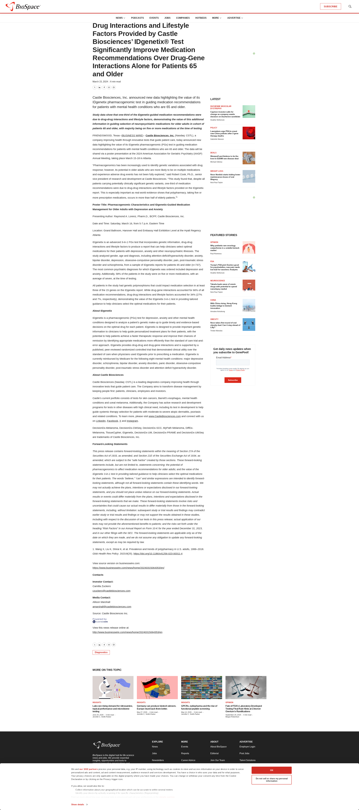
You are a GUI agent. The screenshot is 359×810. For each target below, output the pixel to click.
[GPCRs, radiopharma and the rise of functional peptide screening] (201, 687)
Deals (213, 153)
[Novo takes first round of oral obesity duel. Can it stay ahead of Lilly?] (249, 324)
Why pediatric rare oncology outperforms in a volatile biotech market (224, 247)
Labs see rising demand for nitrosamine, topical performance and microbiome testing (113, 708)
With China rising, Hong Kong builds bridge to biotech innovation (223, 305)
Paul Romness (216, 254)
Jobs (167, 18)
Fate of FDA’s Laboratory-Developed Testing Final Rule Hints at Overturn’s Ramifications (243, 708)
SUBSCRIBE (330, 6)
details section (167, 797)
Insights (97, 702)
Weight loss (216, 171)
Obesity (214, 319)
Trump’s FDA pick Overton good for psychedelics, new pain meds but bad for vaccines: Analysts (225, 267)
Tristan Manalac (216, 331)
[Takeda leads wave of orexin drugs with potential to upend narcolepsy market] (249, 286)
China (213, 300)
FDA (212, 261)
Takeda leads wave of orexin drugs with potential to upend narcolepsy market (223, 286)
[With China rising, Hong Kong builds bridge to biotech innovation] (249, 305)
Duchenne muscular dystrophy (220, 107)
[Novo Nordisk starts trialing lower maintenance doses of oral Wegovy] (249, 176)
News (119, 18)
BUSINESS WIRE (132, 135)
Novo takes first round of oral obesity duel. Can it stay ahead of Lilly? (225, 325)
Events (154, 18)
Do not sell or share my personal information (272, 779)
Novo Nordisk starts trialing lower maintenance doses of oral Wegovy (225, 176)
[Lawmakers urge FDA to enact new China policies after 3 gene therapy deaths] (249, 133)
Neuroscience (217, 281)
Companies (183, 18)
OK (271, 770)
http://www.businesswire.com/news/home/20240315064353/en (127, 632)
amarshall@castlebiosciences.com (112, 606)
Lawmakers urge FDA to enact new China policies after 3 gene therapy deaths (224, 133)
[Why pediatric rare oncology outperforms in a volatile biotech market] (249, 247)
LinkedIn (101, 421)
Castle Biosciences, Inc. (160, 135)
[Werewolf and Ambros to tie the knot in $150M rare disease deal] (249, 158)
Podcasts (137, 18)
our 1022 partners (88, 769)
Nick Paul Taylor (216, 183)
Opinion (214, 242)
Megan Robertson (232, 717)
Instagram (132, 421)
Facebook (112, 421)
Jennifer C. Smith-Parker (102, 717)
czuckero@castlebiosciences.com (111, 590)
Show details (77, 804)
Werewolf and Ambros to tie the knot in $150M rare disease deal (224, 157)
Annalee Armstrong (217, 311)
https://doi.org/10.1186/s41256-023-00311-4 (158, 553)
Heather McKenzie (217, 120)
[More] (124, 18)
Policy (213, 128)
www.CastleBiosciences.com (165, 416)
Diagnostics (101, 652)
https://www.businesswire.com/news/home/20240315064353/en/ (128, 567)
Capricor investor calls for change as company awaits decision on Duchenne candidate (225, 114)
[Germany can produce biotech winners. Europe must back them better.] (157, 687)
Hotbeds (201, 18)
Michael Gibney (216, 162)
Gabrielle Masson (217, 139)
